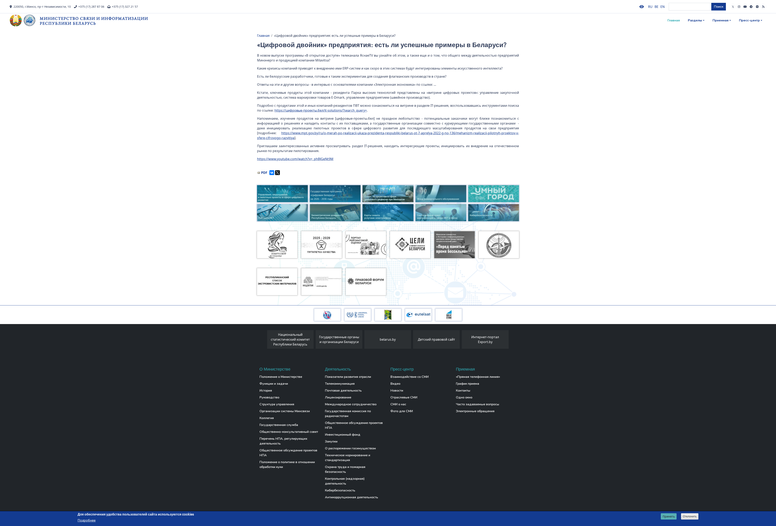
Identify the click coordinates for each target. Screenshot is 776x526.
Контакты (463, 390)
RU (650, 6)
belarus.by (388, 339)
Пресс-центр (749, 20)
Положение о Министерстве (280, 377)
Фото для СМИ (401, 411)
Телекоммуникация (340, 383)
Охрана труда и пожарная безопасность (345, 469)
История (265, 390)
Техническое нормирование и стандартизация (347, 457)
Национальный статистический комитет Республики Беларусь (290, 339)
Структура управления (276, 404)
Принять (669, 516)
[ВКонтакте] (271, 172)
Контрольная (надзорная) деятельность (345, 481)
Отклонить (690, 516)
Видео (395, 383)
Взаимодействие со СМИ (409, 377)
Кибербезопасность (340, 490)
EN (662, 6)
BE (656, 6)
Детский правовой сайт (436, 339)
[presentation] (263, 340)
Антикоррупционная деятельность (351, 497)
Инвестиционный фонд (342, 434)
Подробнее (87, 520)
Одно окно (464, 397)
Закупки (331, 441)
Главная (673, 20)
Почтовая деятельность (343, 390)
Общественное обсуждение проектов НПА (288, 452)
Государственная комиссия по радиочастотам (348, 413)
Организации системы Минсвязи (284, 411)
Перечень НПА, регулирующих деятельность (283, 441)
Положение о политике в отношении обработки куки (287, 464)
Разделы (695, 20)
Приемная (721, 20)
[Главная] (25, 20)
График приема (467, 383)
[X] (277, 172)
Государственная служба (278, 425)
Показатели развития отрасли (348, 377)
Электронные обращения (475, 411)
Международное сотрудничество (350, 404)
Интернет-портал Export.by (485, 339)
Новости (396, 390)
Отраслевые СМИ (403, 397)
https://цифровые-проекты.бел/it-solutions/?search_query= (320, 110)
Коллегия (266, 418)
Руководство (269, 397)
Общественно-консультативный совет (288, 432)
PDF (264, 172)
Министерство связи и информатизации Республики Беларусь (94, 21)
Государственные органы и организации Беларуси (339, 339)
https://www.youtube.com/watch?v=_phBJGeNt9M (295, 159)
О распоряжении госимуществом (350, 448)
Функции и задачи (273, 383)
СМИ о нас (398, 404)
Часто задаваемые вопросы (477, 404)
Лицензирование (338, 397)
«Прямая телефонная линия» (478, 377)
